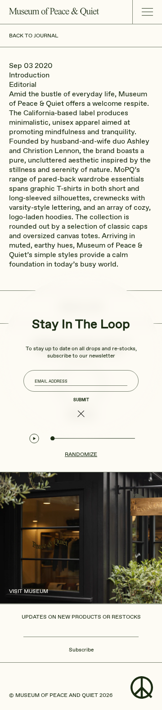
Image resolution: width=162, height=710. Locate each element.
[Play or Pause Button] (34, 438)
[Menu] (147, 12)
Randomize (81, 454)
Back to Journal (33, 35)
